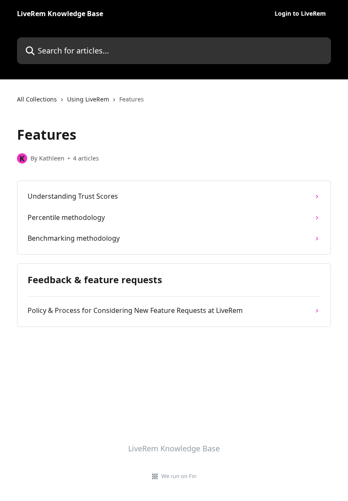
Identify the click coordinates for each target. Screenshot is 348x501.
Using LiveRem (88, 99)
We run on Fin (178, 476)
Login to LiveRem (300, 14)
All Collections (37, 99)
